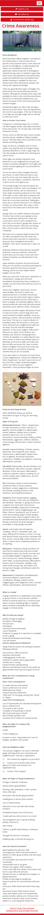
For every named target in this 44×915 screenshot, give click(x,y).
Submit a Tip (22, 9)
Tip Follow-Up (23, 14)
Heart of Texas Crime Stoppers (22, 908)
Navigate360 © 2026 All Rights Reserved (22, 910)
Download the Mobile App (23, 19)
